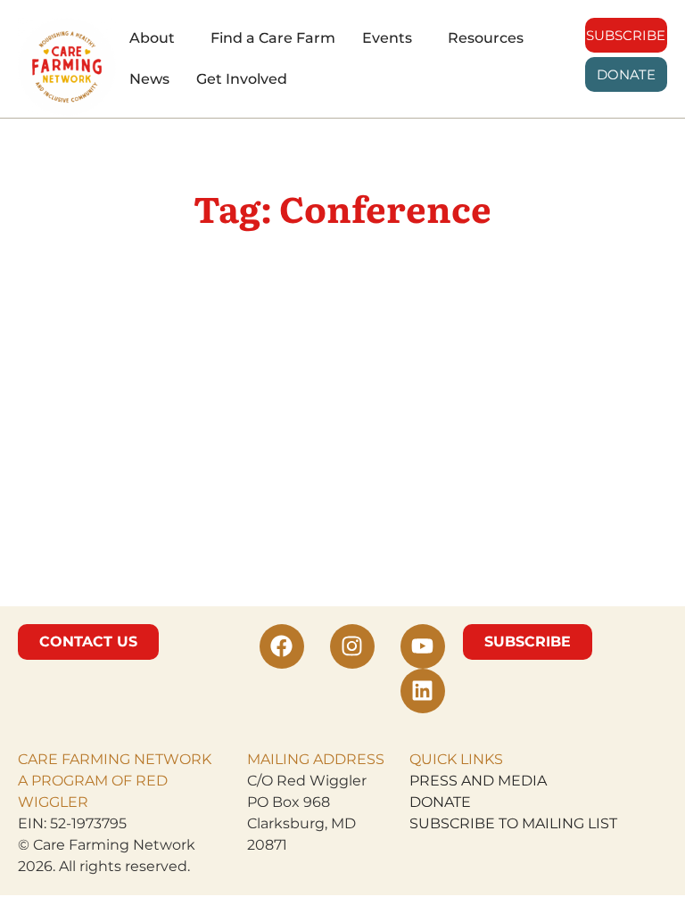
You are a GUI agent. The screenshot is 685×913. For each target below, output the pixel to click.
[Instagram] (352, 646)
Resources (486, 37)
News (149, 78)
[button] (156, 38)
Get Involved (241, 78)
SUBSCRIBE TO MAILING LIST (513, 823)
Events (387, 37)
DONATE (440, 802)
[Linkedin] (422, 691)
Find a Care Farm (272, 37)
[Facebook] (282, 646)
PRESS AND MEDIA (478, 780)
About (152, 37)
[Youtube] (422, 646)
